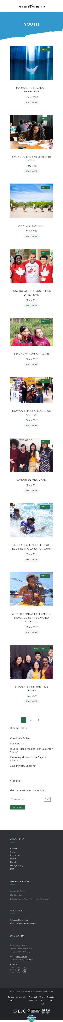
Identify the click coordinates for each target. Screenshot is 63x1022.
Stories (45, 188)
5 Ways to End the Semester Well (31, 158)
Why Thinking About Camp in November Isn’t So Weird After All (31, 618)
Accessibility (21, 997)
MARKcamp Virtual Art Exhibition (31, 89)
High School (15, 855)
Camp (12, 852)
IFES (45, 1011)
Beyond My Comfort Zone (32, 353)
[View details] (31, 63)
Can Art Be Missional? (31, 479)
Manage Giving (16, 865)
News (36, 649)
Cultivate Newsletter (19, 920)
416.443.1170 (21, 956)
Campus (13, 848)
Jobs (12, 869)
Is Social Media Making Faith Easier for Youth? (31, 750)
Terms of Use (42, 1000)
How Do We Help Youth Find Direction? (31, 293)
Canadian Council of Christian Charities (33, 1011)
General (44, 50)
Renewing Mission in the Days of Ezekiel (28, 759)
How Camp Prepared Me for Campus (31, 413)
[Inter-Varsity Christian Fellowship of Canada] (31, 6)
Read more (32, 102)
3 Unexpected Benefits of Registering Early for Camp (31, 547)
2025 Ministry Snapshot (23, 765)
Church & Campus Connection (23, 923)
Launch (13, 858)
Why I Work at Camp (31, 225)
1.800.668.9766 (26, 960)
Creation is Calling (20, 738)
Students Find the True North (31, 688)
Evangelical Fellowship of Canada (19, 1011)
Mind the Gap (17, 743)
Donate (13, 862)
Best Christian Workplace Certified (31, 1018)
